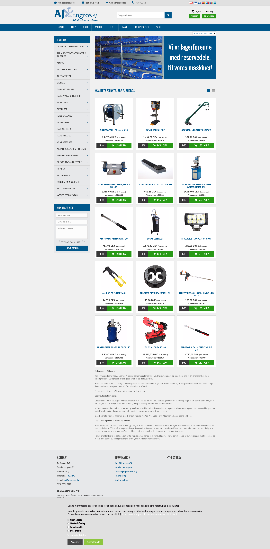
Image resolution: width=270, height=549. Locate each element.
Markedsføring (77, 523)
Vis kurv (194, 16)
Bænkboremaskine (155, 130)
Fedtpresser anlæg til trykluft (113, 347)
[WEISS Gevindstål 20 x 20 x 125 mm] (155, 167)
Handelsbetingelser (124, 467)
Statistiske (75, 530)
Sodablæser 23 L (155, 239)
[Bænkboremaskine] (155, 113)
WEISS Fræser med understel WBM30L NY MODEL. (196, 185)
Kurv (73, 27)
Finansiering (120, 476)
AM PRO (60, 63)
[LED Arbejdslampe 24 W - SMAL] (196, 222)
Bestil (85, 27)
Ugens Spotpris (142, 27)
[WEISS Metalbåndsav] (155, 330)
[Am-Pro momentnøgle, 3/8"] (114, 222)
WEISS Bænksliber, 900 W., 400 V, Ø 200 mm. (114, 185)
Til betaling (209, 16)
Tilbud (112, 27)
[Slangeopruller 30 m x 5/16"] (114, 113)
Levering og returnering (126, 471)
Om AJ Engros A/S (123, 463)
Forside (61, 27)
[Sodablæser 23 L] (155, 222)
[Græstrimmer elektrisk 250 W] (196, 113)
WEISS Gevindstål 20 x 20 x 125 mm (155, 184)
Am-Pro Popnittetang (114, 293)
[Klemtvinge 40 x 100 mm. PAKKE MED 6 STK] (196, 276)
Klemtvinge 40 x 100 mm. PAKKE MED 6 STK (196, 294)
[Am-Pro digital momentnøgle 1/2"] (196, 330)
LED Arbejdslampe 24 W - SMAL (196, 239)
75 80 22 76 (141, 3)
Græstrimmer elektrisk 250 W (196, 130)
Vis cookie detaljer (77, 535)
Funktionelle (76, 527)
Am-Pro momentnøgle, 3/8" (114, 239)
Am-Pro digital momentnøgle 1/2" (196, 348)
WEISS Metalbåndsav (155, 347)
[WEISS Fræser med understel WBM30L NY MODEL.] (196, 167)
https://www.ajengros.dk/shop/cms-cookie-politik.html (149, 514)
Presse (159, 27)
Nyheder (98, 27)
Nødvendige (76, 520)
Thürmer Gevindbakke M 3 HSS (155, 293)
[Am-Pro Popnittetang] (114, 276)
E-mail (125, 27)
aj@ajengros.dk (71, 480)
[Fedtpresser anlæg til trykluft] (114, 330)
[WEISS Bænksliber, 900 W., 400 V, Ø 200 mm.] (114, 167)
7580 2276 (70, 476)
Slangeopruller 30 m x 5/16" (114, 130)
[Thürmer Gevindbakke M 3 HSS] (155, 276)
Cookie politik (121, 480)
